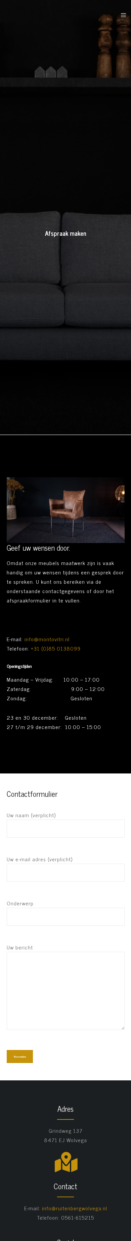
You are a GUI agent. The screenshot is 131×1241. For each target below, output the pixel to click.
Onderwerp (20, 903)
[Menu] (121, 15)
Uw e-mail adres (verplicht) (40, 859)
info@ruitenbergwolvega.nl (74, 1208)
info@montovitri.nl (47, 639)
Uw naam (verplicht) (31, 815)
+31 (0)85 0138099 (56, 648)
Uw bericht (20, 947)
